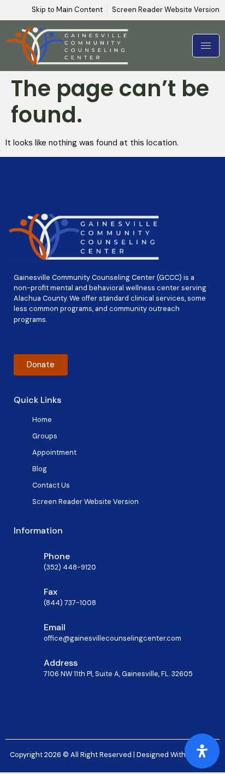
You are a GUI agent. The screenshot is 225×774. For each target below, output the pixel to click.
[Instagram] (81, 339)
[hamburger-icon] (206, 45)
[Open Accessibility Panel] (202, 751)
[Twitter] (39, 339)
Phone (57, 556)
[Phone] (24, 559)
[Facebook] (17, 339)
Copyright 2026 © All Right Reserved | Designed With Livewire (112, 754)
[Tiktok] (60, 339)
